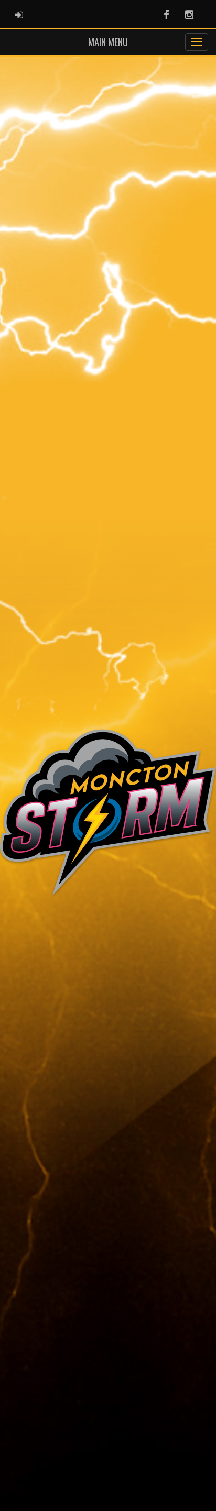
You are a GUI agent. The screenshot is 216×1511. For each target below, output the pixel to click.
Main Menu (108, 42)
